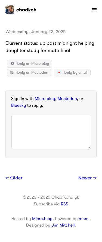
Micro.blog (45, 98)
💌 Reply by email (72, 72)
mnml (84, 218)
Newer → (87, 178)
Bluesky (18, 105)
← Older (14, 178)
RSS (64, 204)
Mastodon (67, 98)
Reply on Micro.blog (32, 64)
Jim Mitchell (63, 225)
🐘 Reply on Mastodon (29, 72)
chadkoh (26, 9)
